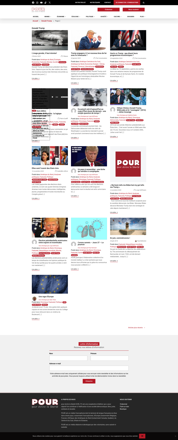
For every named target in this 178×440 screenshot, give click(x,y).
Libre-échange (90, 66)
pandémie (74, 255)
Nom (51, 353)
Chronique (82, 121)
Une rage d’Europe (46, 297)
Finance (81, 66)
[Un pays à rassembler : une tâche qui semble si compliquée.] (89, 156)
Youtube (41, 2)
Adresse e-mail (55, 364)
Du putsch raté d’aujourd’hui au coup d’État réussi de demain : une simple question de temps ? (92, 111)
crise (64, 302)
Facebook (33, 2)
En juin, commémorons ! (120, 238)
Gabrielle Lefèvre (62, 171)
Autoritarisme (99, 66)
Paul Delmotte (141, 241)
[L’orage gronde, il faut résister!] (50, 40)
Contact (107, 2)
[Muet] (62, 97)
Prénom (93, 353)
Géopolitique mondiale (47, 251)
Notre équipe (95, 2)
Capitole (55, 124)
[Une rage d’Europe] (50, 284)
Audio (56, 122)
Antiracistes (62, 62)
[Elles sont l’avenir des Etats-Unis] (50, 155)
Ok (142, 436)
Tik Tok (45, 2)
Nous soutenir (133, 9)
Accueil (36, 16)
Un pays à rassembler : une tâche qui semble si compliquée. (91, 170)
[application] (59, 97)
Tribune (65, 56)
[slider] (65, 97)
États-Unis (114, 66)
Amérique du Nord (46, 60)
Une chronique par (88, 116)
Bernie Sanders (76, 182)
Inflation (121, 66)
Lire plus (36, 78)
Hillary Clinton (115, 122)
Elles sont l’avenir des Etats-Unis (45, 168)
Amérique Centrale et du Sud (90, 61)
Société (103, 16)
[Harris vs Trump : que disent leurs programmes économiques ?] (128, 40)
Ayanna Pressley (52, 179)
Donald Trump (46, 21)
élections (44, 304)
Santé (80, 253)
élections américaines (97, 182)
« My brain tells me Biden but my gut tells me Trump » (127, 186)
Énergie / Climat (98, 64)
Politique (89, 16)
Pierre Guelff (64, 118)
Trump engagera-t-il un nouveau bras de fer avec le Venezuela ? (89, 54)
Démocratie (114, 120)
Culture (117, 16)
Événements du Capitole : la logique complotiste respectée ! (46, 115)
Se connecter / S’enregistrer (127, 2)
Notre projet (80, 2)
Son (34, 110)
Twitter (49, 2)
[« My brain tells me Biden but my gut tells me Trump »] (128, 164)
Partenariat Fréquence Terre (42, 124)
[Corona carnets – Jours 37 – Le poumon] (89, 229)
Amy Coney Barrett (44, 253)
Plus (142, 16)
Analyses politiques (117, 64)
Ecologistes (45, 64)
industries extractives (87, 69)
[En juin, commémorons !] (128, 226)
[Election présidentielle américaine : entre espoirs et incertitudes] (50, 228)
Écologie (75, 16)
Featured (43, 62)
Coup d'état (75, 123)
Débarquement (122, 247)
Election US (139, 120)
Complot (61, 124)
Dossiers (130, 16)
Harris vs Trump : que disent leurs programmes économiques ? (124, 54)
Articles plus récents (135, 328)
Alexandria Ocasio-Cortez (39, 179)
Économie (60, 16)
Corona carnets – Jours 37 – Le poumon (91, 244)
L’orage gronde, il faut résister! (44, 53)
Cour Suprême (136, 196)
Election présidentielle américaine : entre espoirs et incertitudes (53, 241)
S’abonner (108, 9)
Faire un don (124, 407)
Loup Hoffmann (141, 190)
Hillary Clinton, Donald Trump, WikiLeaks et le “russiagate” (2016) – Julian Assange (131, 110)
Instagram (37, 2)
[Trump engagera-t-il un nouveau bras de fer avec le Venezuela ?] (89, 40)
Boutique (123, 409)
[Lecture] (53, 97)
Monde (47, 16)
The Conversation (101, 58)
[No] (175, 436)
